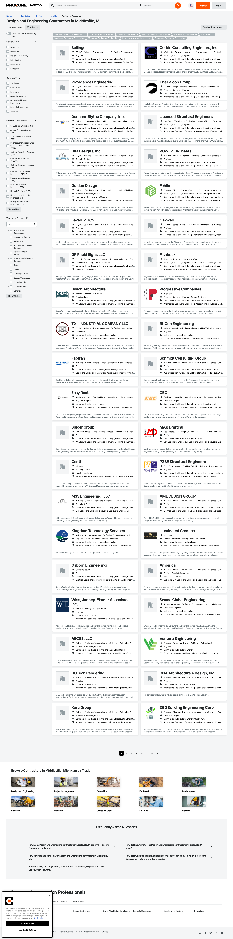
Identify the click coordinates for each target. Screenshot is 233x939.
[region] (27, 914)
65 (152, 753)
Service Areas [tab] (78, 901)
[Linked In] (200, 933)
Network (36, 5)
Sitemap (105, 932)
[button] (7, 47)
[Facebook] (205, 933)
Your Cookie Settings (27, 930)
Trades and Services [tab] (59, 901)
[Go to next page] (157, 753)
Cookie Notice (38, 918)
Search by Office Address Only (22, 34)
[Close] (49, 895)
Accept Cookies (27, 923)
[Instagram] (216, 933)
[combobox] (158, 5)
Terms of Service (66, 932)
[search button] (178, 5)
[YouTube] (222, 933)
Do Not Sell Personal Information (87, 932)
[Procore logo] (16, 5)
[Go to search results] (34, 224)
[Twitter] (210, 933)
